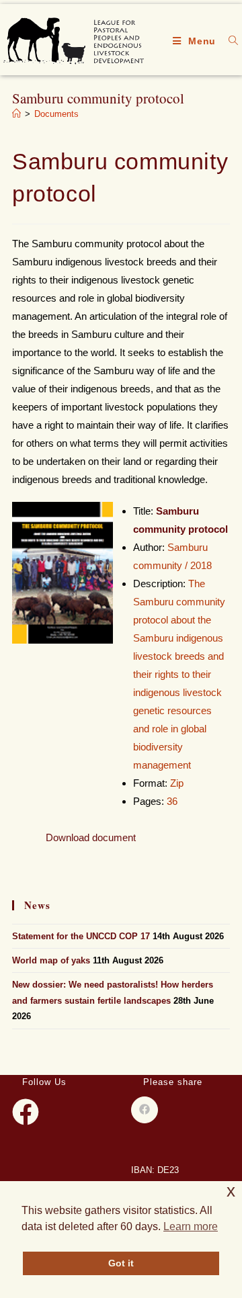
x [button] (231, 1190)
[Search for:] (228, 41)
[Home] (16, 114)
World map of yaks (51, 960)
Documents (56, 114)
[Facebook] (25, 1111)
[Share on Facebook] (144, 1109)
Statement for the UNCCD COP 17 (81, 936)
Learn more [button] (190, 1226)
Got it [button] (121, 1263)
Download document (91, 837)
